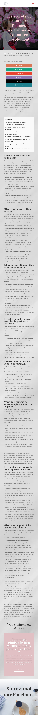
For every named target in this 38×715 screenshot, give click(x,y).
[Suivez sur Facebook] (19, 704)
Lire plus (19, 669)
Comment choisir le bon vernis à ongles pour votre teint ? (19, 646)
